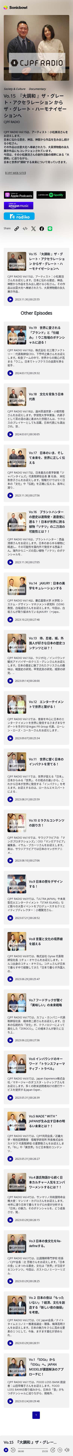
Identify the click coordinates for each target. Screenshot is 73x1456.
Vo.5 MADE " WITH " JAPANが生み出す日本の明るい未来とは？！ (47, 1121)
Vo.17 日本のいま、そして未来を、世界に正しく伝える (47, 458)
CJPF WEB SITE (15, 173)
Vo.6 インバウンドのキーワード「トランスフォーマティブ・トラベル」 (47, 1064)
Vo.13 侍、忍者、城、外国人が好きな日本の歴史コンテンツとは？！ (47, 643)
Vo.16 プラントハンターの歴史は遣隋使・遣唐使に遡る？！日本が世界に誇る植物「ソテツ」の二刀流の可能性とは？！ (47, 522)
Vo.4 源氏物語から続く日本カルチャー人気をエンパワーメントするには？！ (47, 1182)
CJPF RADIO (12, 122)
